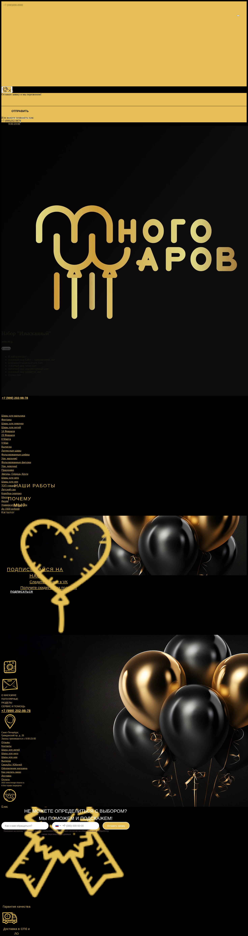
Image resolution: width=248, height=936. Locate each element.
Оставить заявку (116, 825)
